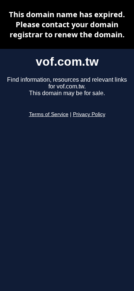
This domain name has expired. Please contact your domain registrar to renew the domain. (67, 24)
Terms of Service (48, 114)
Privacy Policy (89, 114)
